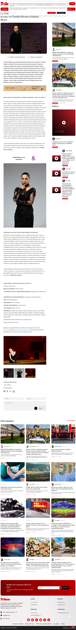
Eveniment (4, 9)
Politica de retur (29, 624)
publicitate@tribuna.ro (36, 615)
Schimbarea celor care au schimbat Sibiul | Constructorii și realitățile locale (62, 143)
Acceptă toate (51, 12)
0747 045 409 (34, 602)
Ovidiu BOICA (32, 446)
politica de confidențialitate (45, 3)
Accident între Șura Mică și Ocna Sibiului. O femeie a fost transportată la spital (37, 525)
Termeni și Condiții (18, 624)
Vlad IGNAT (57, 520)
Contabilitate (61, 609)
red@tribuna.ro (6, 615)
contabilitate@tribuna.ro (63, 612)
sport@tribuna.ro (61, 604)
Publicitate (34, 609)
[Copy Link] (13, 391)
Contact (72, 3)
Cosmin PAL (6, 446)
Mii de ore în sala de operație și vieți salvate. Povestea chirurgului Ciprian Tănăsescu (62, 489)
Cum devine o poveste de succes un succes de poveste (68, 173)
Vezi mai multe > (71, 420)
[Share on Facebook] (4, 392)
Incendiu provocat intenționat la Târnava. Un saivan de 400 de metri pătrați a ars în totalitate (11, 564)
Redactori (60, 599)
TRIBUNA (17, 604)
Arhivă (63, 624)
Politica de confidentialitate (43, 624)
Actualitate (55, 61)
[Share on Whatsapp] (10, 392)
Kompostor (7, 329)
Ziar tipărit (56, 624)
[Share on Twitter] (7, 392)
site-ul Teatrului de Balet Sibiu (22, 329)
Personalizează (61, 12)
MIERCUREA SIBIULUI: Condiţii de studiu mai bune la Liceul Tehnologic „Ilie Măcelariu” (63, 54)
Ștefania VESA (58, 446)
